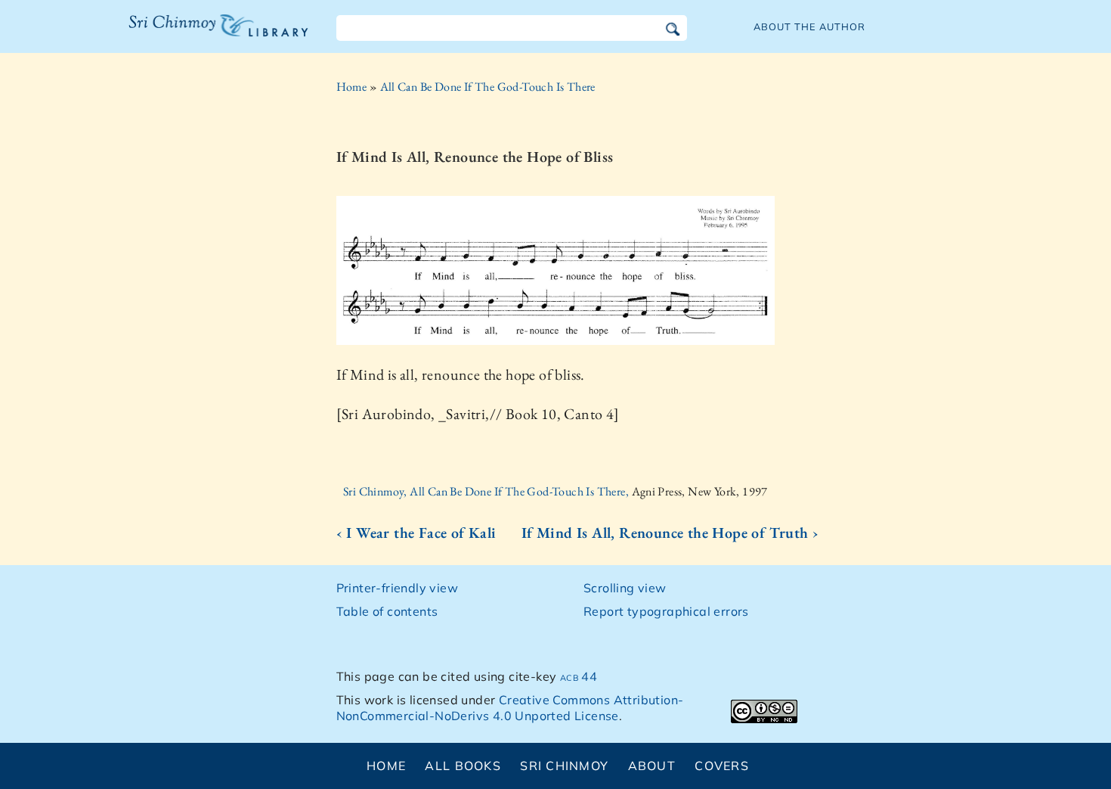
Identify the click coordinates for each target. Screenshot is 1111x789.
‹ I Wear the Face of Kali (416, 532)
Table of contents (387, 611)
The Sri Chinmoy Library (187, 35)
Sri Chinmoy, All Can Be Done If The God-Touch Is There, (487, 491)
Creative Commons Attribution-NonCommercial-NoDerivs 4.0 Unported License (510, 707)
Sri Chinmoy (564, 765)
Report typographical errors (666, 611)
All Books (463, 765)
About (652, 765)
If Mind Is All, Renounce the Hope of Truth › (670, 532)
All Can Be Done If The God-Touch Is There (488, 87)
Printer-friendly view (397, 587)
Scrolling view (625, 587)
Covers (722, 765)
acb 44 (578, 676)
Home (351, 87)
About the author (809, 26)
